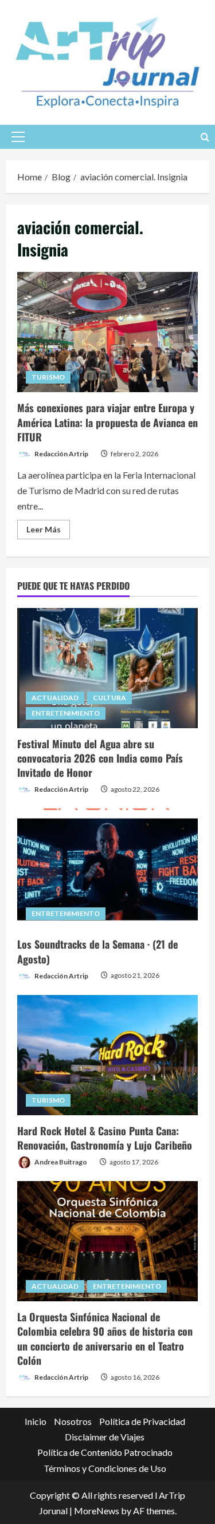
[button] (18, 137)
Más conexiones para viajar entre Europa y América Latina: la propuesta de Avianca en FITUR (107, 332)
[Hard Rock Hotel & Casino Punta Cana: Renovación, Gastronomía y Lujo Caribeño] (107, 1055)
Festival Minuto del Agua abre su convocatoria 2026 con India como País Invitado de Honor (100, 758)
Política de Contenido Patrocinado (105, 1452)
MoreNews (96, 1510)
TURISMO (48, 377)
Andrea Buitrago (60, 1162)
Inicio (35, 1421)
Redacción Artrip (60, 453)
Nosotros (73, 1421)
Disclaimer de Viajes (104, 1436)
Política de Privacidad (142, 1421)
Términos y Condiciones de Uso (105, 1468)
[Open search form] (205, 136)
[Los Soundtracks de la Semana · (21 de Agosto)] (107, 868)
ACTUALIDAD (55, 697)
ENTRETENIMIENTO (66, 713)
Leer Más (48, 531)
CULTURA (109, 697)
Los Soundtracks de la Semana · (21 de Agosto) (97, 951)
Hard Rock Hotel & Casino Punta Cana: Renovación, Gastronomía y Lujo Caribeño (104, 1137)
